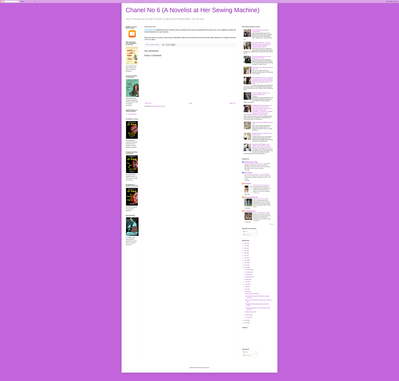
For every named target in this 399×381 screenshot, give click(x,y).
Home (190, 103)
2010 (245, 323)
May (246, 286)
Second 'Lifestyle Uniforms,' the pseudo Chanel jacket (261, 93)
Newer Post (148, 103)
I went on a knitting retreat (259, 212)
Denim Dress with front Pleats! (260, 198)
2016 (245, 258)
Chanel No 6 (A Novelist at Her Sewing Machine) (193, 10)
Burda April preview (250, 312)
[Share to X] (170, 45)
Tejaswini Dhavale (149, 30)
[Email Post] (163, 44)
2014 (245, 262)
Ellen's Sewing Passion (251, 197)
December (248, 269)
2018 (245, 253)
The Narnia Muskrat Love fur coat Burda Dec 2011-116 (261, 57)
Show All (271, 224)
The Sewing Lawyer (250, 211)
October (247, 274)
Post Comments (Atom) (158, 106)
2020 (245, 248)
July (246, 282)
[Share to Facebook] (172, 45)
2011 (245, 320)
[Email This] (166, 45)
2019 (245, 250)
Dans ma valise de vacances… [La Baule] (255, 174)
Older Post (232, 103)
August (247, 279)
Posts (246, 231)
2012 (245, 267)
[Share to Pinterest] (174, 45)
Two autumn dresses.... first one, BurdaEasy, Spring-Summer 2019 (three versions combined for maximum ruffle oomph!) (261, 45)
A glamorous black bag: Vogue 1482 (253, 163)
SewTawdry (247, 183)
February (248, 315)
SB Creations (248, 172)
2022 (245, 243)
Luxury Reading (131, 114)
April (246, 289)
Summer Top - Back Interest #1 (261, 185)
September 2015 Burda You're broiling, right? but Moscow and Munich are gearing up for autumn (261, 146)
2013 (245, 265)
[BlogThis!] (168, 45)
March (247, 291)
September (248, 277)
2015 (245, 260)
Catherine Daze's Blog (250, 162)
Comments (247, 235)
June (247, 284)
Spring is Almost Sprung (252, 293)
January (247, 317)
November (248, 272)
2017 (245, 255)
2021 (245, 245)
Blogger (207, 367)
